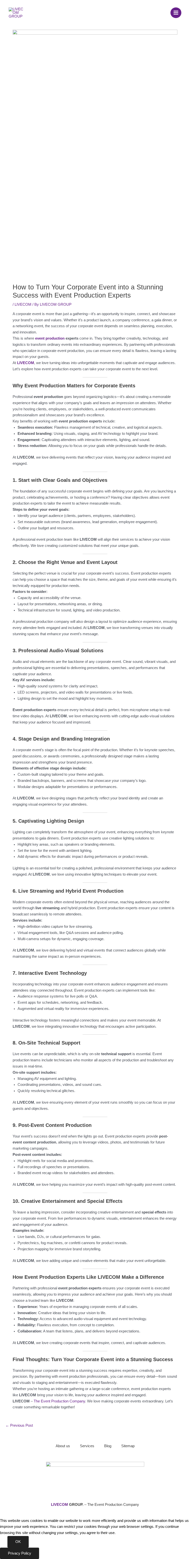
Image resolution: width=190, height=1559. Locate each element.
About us (63, 1446)
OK (18, 1542)
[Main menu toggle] (175, 12)
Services (87, 1446)
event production (50, 338)
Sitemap (128, 1446)
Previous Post (19, 1425)
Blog (107, 1446)
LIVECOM (23, 304)
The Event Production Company (59, 1401)
